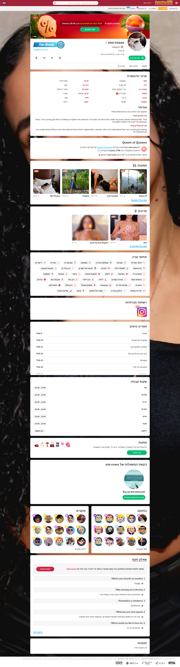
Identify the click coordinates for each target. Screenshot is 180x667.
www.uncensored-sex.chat (150, 659)
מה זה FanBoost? (40, 50)
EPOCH (131, 659)
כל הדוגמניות (173, 8)
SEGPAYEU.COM (123, 659)
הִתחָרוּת (132, 8)
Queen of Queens (104, 147)
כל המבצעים (142, 8)
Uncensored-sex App (116, 8)
